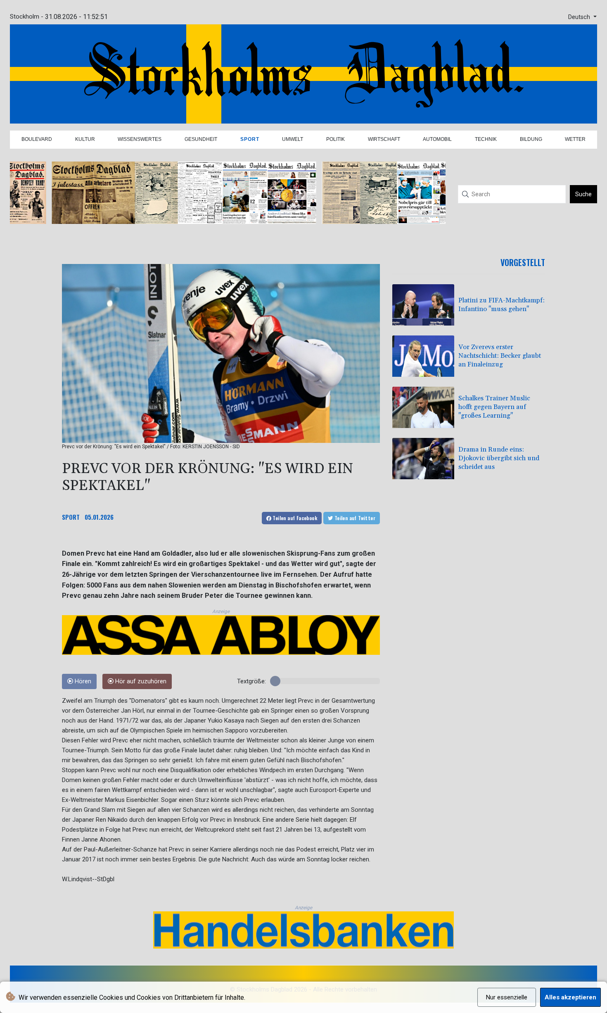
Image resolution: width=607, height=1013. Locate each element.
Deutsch (580, 17)
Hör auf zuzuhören (140, 681)
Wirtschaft (384, 139)
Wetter (575, 139)
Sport (249, 139)
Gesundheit (201, 139)
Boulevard (36, 139)
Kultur (85, 139)
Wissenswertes (139, 139)
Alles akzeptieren (570, 997)
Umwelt (292, 139)
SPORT (71, 516)
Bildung (531, 139)
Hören (82, 681)
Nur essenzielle (506, 997)
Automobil (437, 139)
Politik (335, 139)
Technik (486, 139)
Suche (583, 194)
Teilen (294, 517)
